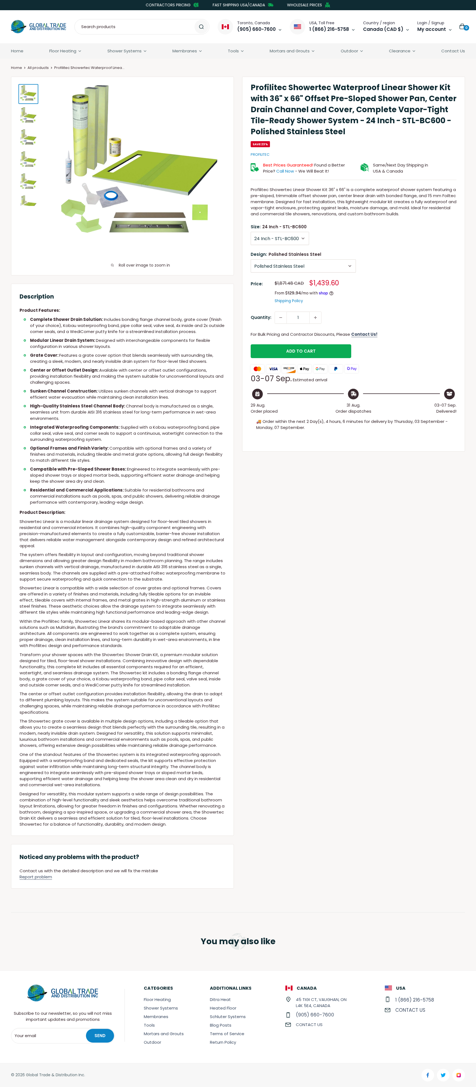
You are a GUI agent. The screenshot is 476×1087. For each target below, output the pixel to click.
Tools (233, 51)
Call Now (285, 171)
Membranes (184, 51)
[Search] (201, 27)
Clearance (399, 51)
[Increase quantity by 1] (315, 317)
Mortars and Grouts (290, 51)
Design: (286, 254)
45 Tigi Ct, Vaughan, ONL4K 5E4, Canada (321, 1002)
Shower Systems (124, 51)
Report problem (36, 877)
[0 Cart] (462, 26)
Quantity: (261, 317)
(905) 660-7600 (315, 1014)
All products (38, 67)
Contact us (309, 1024)
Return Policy (223, 1042)
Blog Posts (220, 1025)
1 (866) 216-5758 (414, 1000)
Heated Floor (223, 1008)
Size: (279, 227)
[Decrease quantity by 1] (280, 317)
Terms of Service (227, 1034)
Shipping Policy (289, 301)
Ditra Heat (220, 999)
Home (17, 51)
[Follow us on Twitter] (443, 1075)
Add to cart (301, 351)
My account (431, 29)
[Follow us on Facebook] (427, 1075)
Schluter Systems (228, 1016)
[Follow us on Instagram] (458, 1075)
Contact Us (453, 51)
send (100, 1035)
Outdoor (349, 51)
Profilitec (260, 154)
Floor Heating (62, 51)
